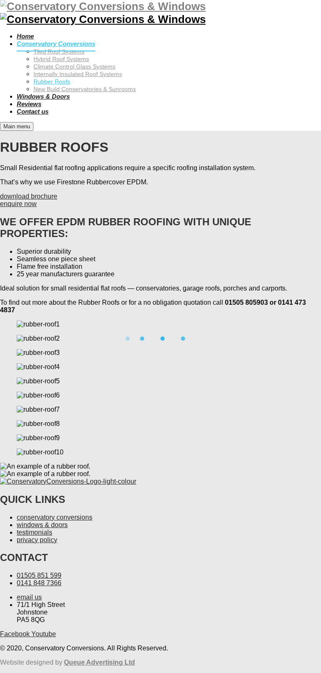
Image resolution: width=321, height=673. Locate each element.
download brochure (28, 196)
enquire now (18, 203)
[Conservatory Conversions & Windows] (103, 19)
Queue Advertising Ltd (99, 662)
